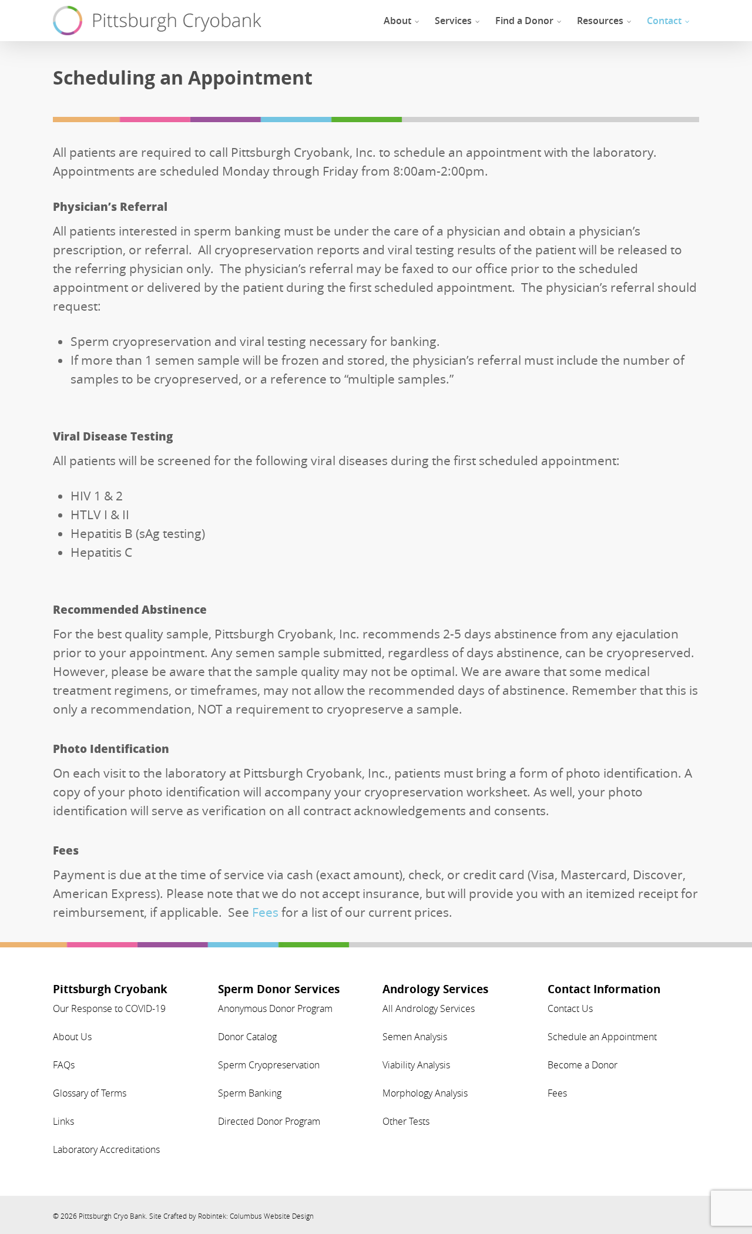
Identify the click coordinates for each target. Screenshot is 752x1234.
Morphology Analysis (425, 1093)
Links (63, 1121)
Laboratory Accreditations (106, 1149)
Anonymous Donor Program (275, 1008)
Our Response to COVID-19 (109, 1008)
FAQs (64, 1064)
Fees (265, 912)
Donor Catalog (247, 1036)
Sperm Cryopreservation (269, 1064)
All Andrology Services (428, 1008)
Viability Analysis (416, 1064)
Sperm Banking (249, 1093)
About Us (72, 1036)
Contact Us (570, 1008)
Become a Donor (582, 1064)
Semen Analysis (414, 1036)
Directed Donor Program (269, 1121)
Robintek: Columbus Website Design (256, 1215)
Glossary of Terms (89, 1093)
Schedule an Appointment (602, 1036)
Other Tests (405, 1121)
